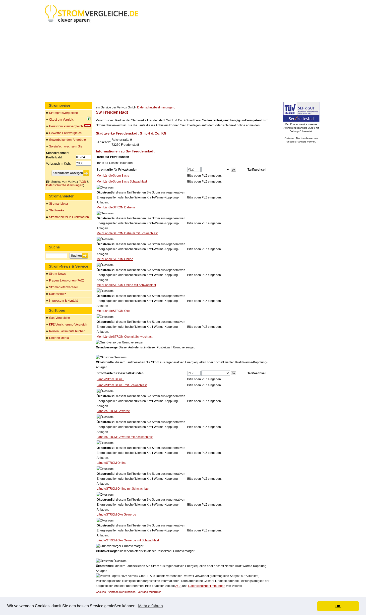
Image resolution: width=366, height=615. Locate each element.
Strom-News (57, 274)
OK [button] (338, 606)
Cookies (101, 591)
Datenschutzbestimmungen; (156, 107)
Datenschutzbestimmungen (206, 586)
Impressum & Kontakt (63, 300)
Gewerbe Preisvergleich (65, 133)
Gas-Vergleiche (59, 318)
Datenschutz (57, 294)
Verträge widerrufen (149, 591)
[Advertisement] (183, 63)
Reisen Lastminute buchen (67, 331)
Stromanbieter (58, 203)
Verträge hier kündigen (121, 591)
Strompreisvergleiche (63, 113)
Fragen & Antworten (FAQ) (66, 280)
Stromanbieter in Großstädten (69, 217)
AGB (178, 586)
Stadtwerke (56, 210)
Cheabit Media (59, 338)
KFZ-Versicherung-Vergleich (68, 324)
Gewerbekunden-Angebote (67, 140)
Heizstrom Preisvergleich (66, 126)
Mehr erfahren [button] (150, 606)
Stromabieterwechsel (63, 287)
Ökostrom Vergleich (62, 119)
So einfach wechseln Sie (65, 146)
